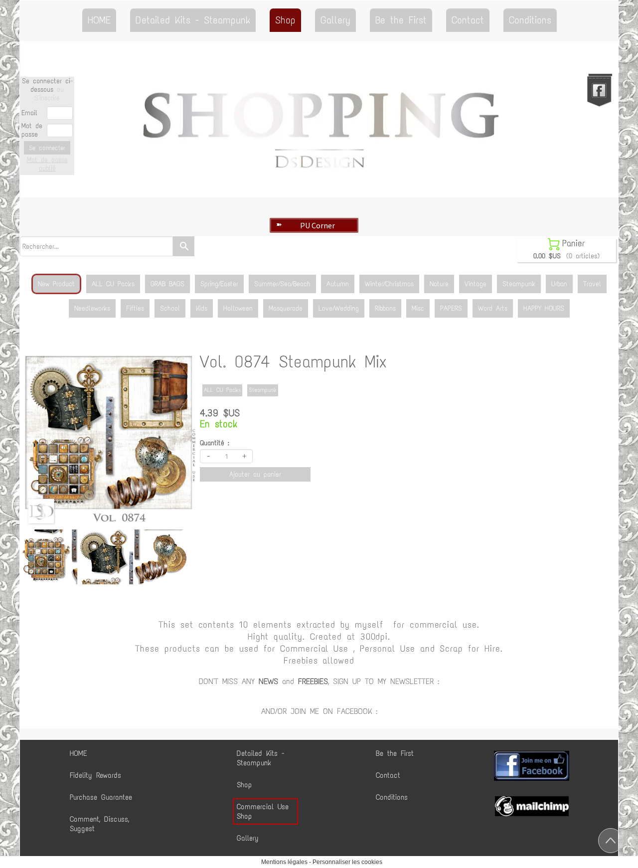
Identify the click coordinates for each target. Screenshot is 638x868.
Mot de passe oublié (47, 164)
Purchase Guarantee (101, 797)
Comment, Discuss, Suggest (99, 824)
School (170, 308)
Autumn (337, 284)
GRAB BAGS (167, 284)
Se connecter (47, 148)
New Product (56, 284)
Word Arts (492, 308)
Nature (439, 284)
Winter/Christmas (389, 284)
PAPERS (451, 308)
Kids (201, 308)
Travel (592, 284)
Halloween (238, 308)
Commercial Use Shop (263, 811)
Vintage (475, 284)
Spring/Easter (219, 284)
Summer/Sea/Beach (282, 284)
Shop (285, 20)
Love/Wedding (339, 308)
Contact (468, 20)
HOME (99, 20)
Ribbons (385, 308)
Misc (418, 308)
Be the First (401, 20)
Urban (559, 284)
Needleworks (92, 308)
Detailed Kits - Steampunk (193, 20)
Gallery (335, 20)
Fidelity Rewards (95, 775)
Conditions (530, 20)
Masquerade (286, 308)
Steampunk (518, 284)
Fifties (135, 308)
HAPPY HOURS (543, 308)
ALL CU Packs (113, 284)
